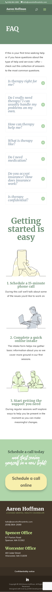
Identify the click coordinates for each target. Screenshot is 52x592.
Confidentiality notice (24, 571)
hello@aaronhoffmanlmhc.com (19, 522)
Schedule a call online (26, 482)
